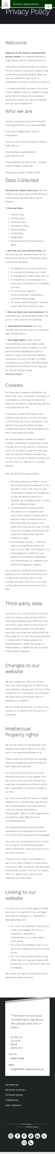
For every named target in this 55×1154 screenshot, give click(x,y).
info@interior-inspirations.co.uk (27, 1069)
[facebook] (17, 1136)
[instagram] (10, 1136)
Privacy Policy (26, 1124)
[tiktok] (31, 1136)
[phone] (31, 1142)
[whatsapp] (44, 1136)
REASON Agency (32, 1127)
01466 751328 (17, 1058)
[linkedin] (37, 1136)
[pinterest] (24, 1136)
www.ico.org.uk (14, 374)
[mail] (24, 1142)
